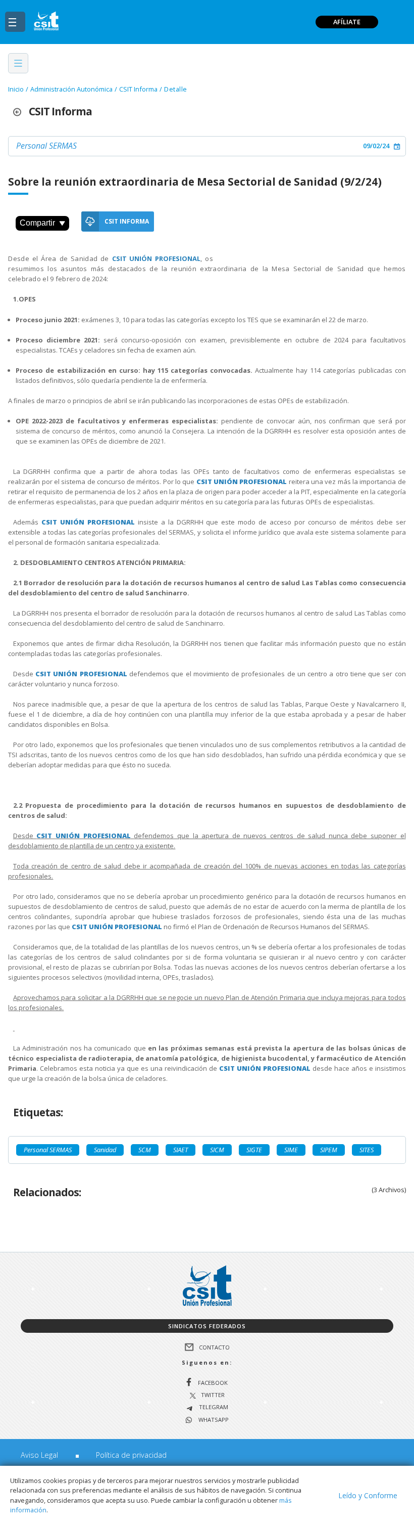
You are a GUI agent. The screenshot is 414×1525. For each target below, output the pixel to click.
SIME (291, 1149)
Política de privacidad (131, 1455)
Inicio (16, 89)
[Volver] (21, 111)
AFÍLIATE (346, 21)
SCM (144, 1149)
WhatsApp (213, 1420)
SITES (366, 1149)
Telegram (212, 1407)
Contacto (214, 1347)
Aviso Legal (39, 1455)
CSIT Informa (138, 89)
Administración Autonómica (71, 89)
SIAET (180, 1149)
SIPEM (328, 1149)
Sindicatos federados (207, 1326)
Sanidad (105, 1149)
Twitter (213, 1395)
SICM (217, 1149)
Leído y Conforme (367, 1495)
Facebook (213, 1382)
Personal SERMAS (46, 145)
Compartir (37, 223)
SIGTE (254, 1149)
